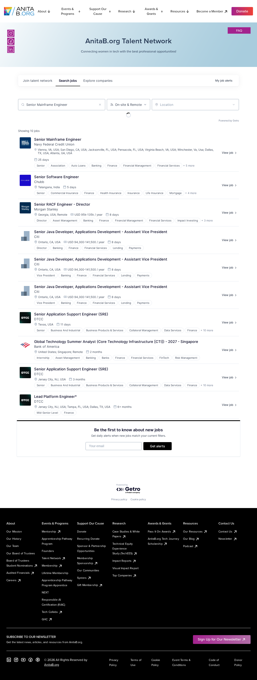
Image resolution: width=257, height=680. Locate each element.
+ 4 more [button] (191, 193)
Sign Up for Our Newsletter (219, 639)
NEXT (45, 592)
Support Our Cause (97, 11)
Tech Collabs (50, 612)
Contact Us (225, 531)
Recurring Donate (88, 539)
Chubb (39, 182)
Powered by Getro (229, 120)
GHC (45, 619)
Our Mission (14, 531)
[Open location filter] (233, 104)
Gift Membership (87, 585)
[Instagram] (10, 33)
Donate (81, 531)
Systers (82, 578)
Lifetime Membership (55, 573)
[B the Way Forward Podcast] (37, 659)
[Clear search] (100, 104)
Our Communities (88, 570)
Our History (13, 539)
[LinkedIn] (10, 49)
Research (124, 11)
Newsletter (225, 539)
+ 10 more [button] (207, 330)
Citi (36, 237)
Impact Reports (122, 561)
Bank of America (46, 347)
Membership (50, 566)
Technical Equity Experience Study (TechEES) (122, 549)
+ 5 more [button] (189, 165)
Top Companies (122, 575)
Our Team (12, 546)
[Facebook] (10, 41)
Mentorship (49, 531)
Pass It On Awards (159, 531)
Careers (11, 580)
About (42, 11)
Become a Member (210, 11)
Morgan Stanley (46, 209)
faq (239, 30)
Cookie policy (138, 499)
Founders (48, 551)
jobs (68, 81)
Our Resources (193, 531)
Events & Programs (67, 11)
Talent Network (51, 558)
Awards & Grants (151, 11)
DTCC (38, 319)
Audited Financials (18, 573)
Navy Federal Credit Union (54, 144)
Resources (177, 11)
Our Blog (189, 539)
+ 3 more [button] (207, 220)
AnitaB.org (51, 664)
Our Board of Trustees (20, 553)
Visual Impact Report (125, 568)
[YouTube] (23, 659)
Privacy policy (119, 499)
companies (97, 81)
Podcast (188, 546)
